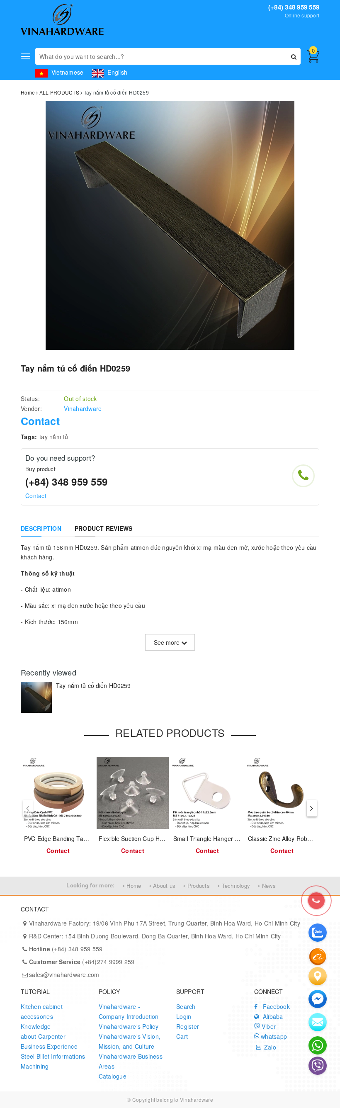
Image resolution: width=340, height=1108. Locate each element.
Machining (35, 1066)
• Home (132, 885)
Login (183, 1016)
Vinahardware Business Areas (131, 1061)
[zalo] (317, 932)
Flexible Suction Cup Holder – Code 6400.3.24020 (166, 838)
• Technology (234, 885)
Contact (35, 495)
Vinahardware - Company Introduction (129, 1011)
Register (187, 1026)
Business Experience (49, 1046)
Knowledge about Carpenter (43, 1031)
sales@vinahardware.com (64, 974)
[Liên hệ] (317, 976)
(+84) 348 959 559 (293, 7)
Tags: (29, 437)
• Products (196, 885)
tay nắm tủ (53, 437)
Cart (182, 1036)
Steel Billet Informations (53, 1056)
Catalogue (112, 1076)
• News (267, 885)
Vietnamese (66, 72)
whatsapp (273, 1036)
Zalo (269, 1047)
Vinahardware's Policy (128, 1026)
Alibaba (272, 1016)
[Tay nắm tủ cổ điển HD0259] (36, 697)
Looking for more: (90, 885)
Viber (268, 1026)
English (116, 72)
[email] (317, 999)
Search (186, 1006)
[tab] (41, 528)
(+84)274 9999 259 (82, 961)
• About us (162, 885)
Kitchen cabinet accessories (42, 1011)
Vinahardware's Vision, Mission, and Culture (130, 1041)
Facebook (275, 1006)
